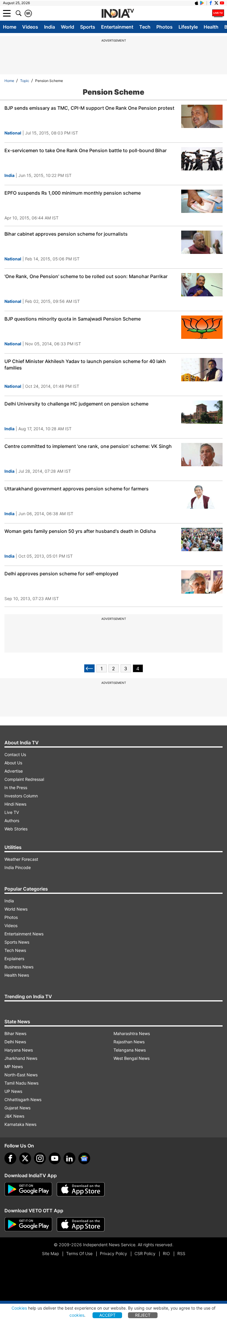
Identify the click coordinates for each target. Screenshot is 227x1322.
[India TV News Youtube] (222, 3)
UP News (13, 1091)
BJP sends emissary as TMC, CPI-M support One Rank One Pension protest (89, 108)
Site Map (50, 1253)
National (12, 132)
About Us (13, 762)
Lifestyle (188, 27)
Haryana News (18, 1049)
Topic (24, 80)
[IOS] (196, 3)
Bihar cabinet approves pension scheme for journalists (66, 234)
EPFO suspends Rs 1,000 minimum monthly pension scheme (72, 193)
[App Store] (81, 1189)
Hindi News (15, 804)
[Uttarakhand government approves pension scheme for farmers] (202, 497)
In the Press (15, 787)
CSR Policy (144, 1253)
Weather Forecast (21, 859)
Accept (107, 1315)
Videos (30, 27)
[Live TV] (218, 13)
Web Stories (15, 828)
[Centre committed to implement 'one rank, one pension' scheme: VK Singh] (202, 454)
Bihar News (15, 1033)
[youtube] (55, 1158)
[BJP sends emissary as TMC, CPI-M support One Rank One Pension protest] (202, 116)
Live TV (11, 812)
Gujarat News (17, 1107)
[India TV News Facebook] (211, 3)
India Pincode (17, 867)
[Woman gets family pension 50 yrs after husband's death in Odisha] (202, 539)
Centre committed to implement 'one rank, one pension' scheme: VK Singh (88, 446)
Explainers (14, 958)
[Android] (202, 3)
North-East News (21, 1074)
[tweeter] (25, 1158)
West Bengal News (132, 1058)
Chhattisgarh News (22, 1099)
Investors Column (21, 795)
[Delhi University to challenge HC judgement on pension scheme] (202, 412)
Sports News (16, 942)
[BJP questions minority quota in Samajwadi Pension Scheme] (202, 327)
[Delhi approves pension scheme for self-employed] (202, 582)
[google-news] (84, 1158)
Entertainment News (23, 933)
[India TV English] (117, 13)
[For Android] (28, 1224)
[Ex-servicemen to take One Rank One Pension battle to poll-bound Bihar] (202, 158)
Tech (144, 27)
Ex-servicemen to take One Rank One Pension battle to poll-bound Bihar (85, 150)
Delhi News (15, 1041)
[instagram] (40, 1158)
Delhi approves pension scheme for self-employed (61, 574)
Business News (18, 966)
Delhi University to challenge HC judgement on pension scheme (76, 404)
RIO (166, 1253)
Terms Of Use (79, 1253)
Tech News (15, 950)
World (67, 27)
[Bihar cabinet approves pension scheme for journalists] (202, 242)
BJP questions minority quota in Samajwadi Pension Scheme (72, 319)
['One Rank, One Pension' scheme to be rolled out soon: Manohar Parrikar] (202, 284)
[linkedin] (69, 1158)
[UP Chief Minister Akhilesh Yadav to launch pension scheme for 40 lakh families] (202, 369)
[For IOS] (81, 1224)
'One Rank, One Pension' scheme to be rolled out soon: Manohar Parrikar (86, 276)
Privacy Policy (113, 1253)
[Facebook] (10, 1158)
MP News (13, 1066)
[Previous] (89, 668)
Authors (11, 820)
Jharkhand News (20, 1058)
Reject (142, 1315)
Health (211, 27)
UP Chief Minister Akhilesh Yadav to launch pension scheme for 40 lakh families (85, 364)
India (49, 27)
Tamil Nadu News (21, 1082)
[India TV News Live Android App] (28, 1189)
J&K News (14, 1116)
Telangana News (130, 1049)
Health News (16, 975)
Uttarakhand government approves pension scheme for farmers (76, 489)
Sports (87, 27)
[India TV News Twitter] (216, 3)
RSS (181, 1253)
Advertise (13, 771)
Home (9, 27)
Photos (164, 27)
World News (15, 909)
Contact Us (15, 754)
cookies (76, 1315)
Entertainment (117, 27)
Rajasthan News (129, 1041)
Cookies (19, 1307)
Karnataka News (20, 1124)
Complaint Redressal (24, 779)
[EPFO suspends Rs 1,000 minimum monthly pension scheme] (202, 201)
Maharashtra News (132, 1033)
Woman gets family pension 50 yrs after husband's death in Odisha (80, 531)
